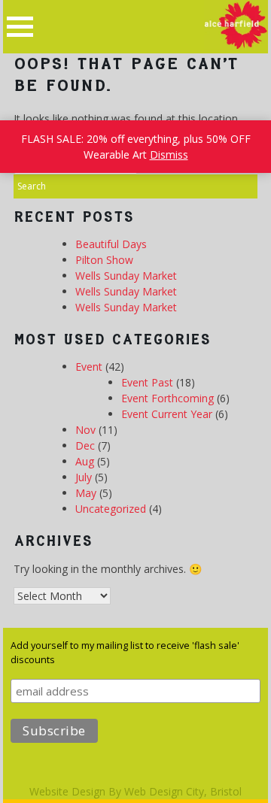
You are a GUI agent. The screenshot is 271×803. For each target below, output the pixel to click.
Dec (85, 445)
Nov (85, 430)
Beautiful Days (111, 244)
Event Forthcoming (167, 398)
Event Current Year (166, 414)
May (85, 493)
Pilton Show (104, 260)
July (83, 477)
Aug (84, 461)
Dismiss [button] (169, 154)
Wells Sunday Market (126, 275)
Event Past (147, 382)
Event (88, 366)
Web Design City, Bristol (183, 791)
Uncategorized (110, 508)
